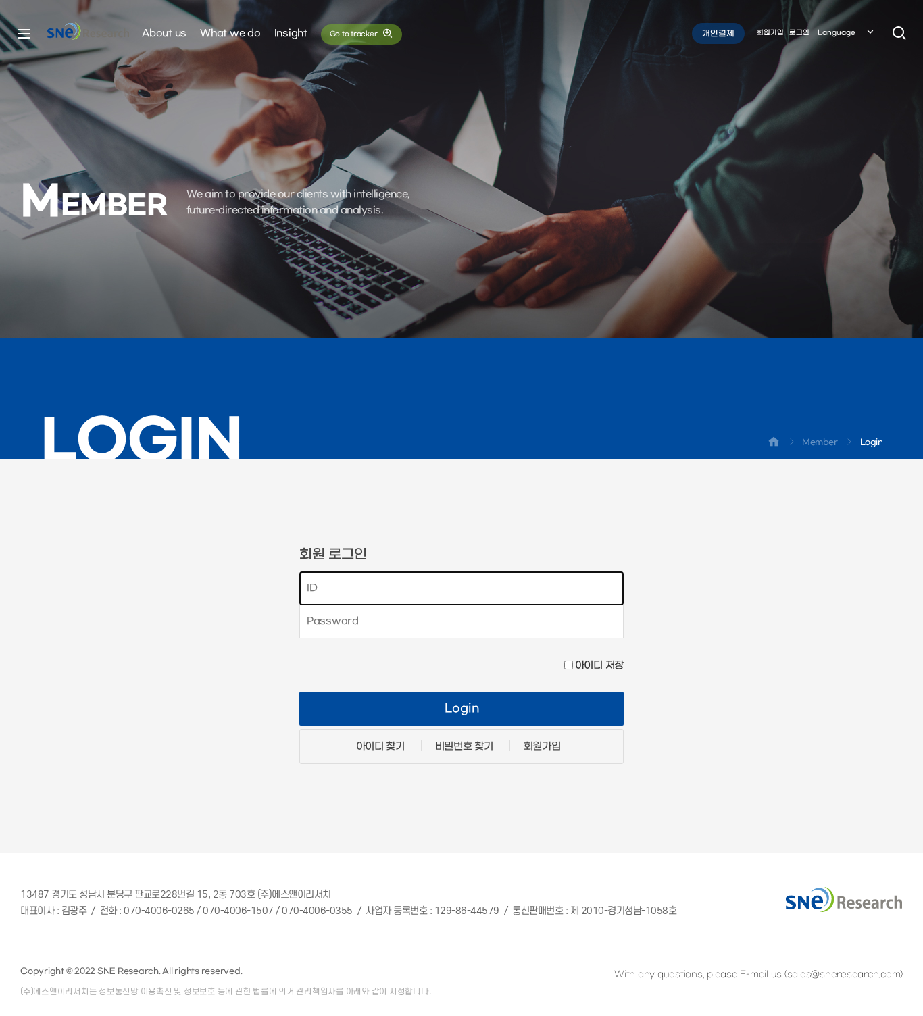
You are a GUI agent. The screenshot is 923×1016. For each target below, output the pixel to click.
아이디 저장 (599, 665)
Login (462, 708)
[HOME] (774, 444)
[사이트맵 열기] (23, 34)
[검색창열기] (899, 34)
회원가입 (770, 32)
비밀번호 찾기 (464, 746)
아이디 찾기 (380, 746)
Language (836, 32)
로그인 (799, 32)
